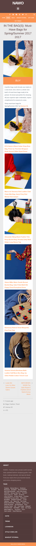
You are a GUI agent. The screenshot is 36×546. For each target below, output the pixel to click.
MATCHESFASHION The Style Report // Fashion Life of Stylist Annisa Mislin (25, 388)
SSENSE (18, 502)
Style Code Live (8, 494)
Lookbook (9, 526)
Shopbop (6, 488)
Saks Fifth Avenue (21, 491)
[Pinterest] (16, 14)
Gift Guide (31, 17)
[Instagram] (13, 14)
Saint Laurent (7, 511)
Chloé (22, 507)
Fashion (12, 404)
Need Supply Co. (8, 509)
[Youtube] (26, 14)
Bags (7, 404)
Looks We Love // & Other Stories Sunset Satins (10, 386)
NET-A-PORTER (22, 489)
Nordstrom (23, 488)
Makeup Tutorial (21, 17)
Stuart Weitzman (17, 511)
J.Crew (24, 499)
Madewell (27, 506)
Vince (25, 504)
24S (15, 506)
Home (3, 17)
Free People (21, 506)
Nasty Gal (16, 501)
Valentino (6, 501)
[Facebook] (10, 14)
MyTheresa (23, 498)
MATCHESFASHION (9, 491)
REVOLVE (7, 489)
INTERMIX (16, 507)
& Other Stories (18, 496)
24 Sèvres (21, 494)
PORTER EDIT (8, 507)
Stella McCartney (8, 504)
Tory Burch (17, 509)
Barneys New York (16, 493)
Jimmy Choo (25, 502)
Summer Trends (8, 506)
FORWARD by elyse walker (11, 498)
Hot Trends (18, 20)
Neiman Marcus (14, 488)
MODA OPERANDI (9, 502)
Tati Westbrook (19, 504)
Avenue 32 (9, 407)
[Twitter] (22, 14)
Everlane (26, 496)
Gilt (11, 501)
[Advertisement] (18, 440)
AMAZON (6, 493)
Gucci (23, 509)
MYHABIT (14, 489)
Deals (13, 17)
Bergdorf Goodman (16, 499)
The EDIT (24, 493)
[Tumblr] (19, 14)
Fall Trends (23, 501)
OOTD (15, 494)
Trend (8, 17)
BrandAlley (7, 499)
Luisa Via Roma (8, 496)
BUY (18, 80)
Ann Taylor (28, 507)
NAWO (18, 3)
